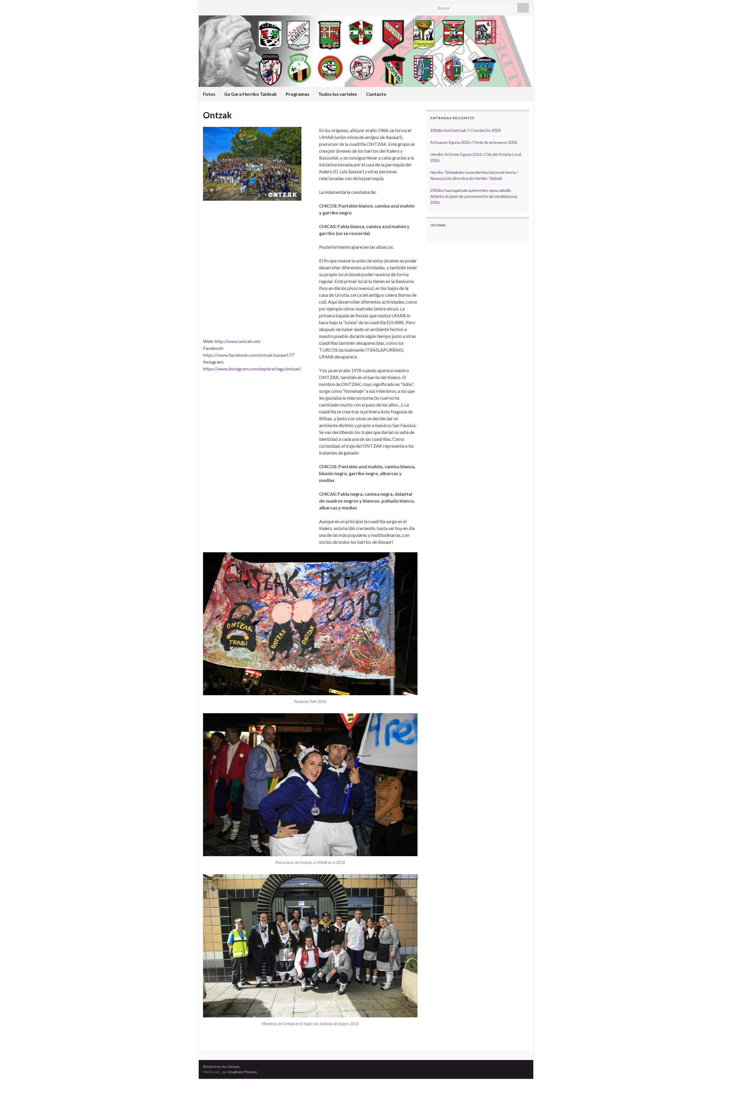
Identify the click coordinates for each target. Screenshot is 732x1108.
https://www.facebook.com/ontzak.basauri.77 (248, 355)
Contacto (376, 94)
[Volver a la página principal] (366, 51)
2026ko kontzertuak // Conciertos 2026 (465, 130)
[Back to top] (719, 1095)
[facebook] (205, 6)
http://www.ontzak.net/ (238, 341)
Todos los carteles (337, 94)
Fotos (209, 94)
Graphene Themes (242, 1072)
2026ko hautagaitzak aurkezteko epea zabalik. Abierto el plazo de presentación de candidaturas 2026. (474, 196)
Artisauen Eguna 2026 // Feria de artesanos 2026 (473, 142)
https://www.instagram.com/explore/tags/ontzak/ (252, 368)
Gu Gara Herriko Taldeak (250, 94)
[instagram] (215, 6)
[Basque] (441, 234)
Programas (297, 94)
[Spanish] (433, 234)
